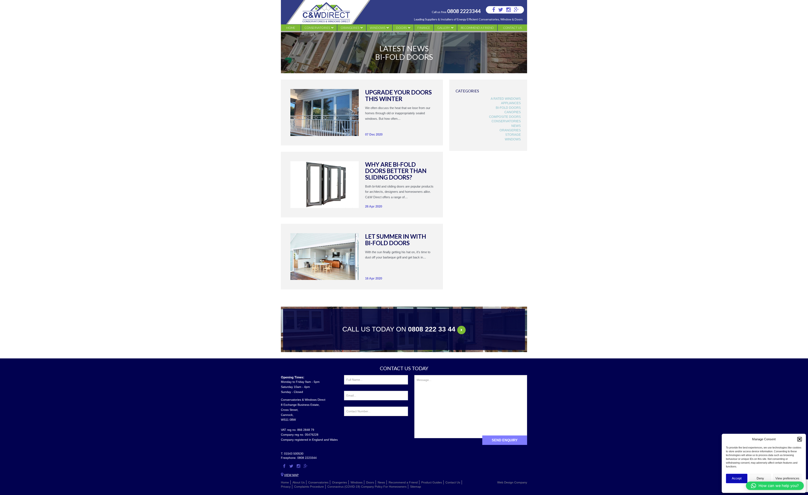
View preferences (787, 478)
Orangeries (350, 27)
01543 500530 (293, 453)
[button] (799, 439)
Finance (423, 27)
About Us (298, 482)
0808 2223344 (464, 11)
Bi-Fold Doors (508, 107)
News (516, 126)
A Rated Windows (506, 98)
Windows (377, 27)
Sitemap (415, 486)
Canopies (512, 112)
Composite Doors (505, 116)
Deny (760, 478)
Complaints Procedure (309, 486)
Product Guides (431, 482)
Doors (401, 27)
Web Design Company (512, 482)
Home (290, 27)
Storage (513, 134)
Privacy (286, 486)
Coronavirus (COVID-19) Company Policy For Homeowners (367, 486)
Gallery (443, 27)
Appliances (511, 103)
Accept (737, 478)
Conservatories (317, 27)
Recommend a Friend (477, 27)
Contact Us (512, 27)
